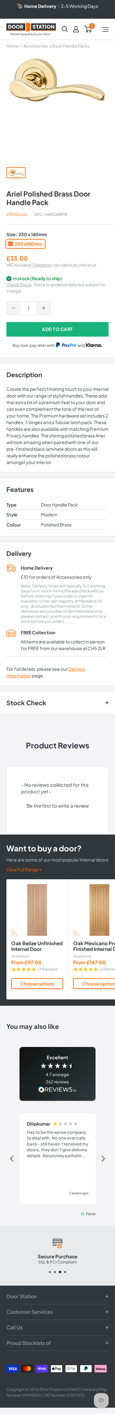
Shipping (42, 265)
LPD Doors (16, 214)
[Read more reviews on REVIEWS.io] (57, 1090)
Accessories (35, 45)
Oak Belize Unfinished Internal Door (37, 946)
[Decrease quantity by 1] (13, 308)
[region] (57, 1159)
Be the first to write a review (58, 806)
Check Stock (19, 284)
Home (12, 45)
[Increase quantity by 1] (43, 308)
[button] (57, 805)
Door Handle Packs (70, 45)
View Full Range (22, 869)
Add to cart (57, 329)
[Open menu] (105, 29)
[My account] (76, 29)
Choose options (37, 983)
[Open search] (65, 29)
